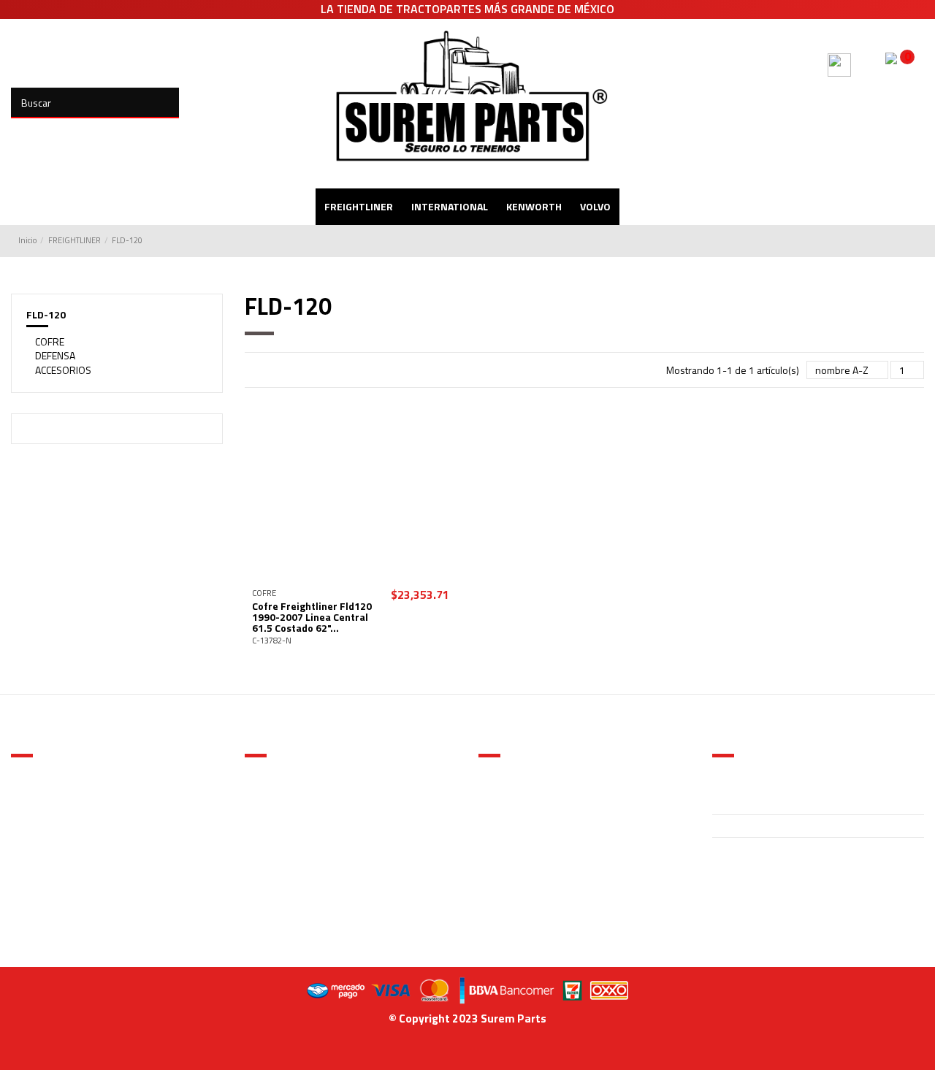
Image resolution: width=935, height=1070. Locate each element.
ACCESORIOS (63, 370)
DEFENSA (55, 355)
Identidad (508, 789)
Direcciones (513, 826)
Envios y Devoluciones (302, 826)
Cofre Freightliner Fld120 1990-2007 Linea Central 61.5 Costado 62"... (312, 617)
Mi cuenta (508, 770)
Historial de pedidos (531, 807)
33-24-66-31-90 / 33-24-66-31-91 (792, 826)
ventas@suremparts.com (767, 849)
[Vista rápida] (350, 575)
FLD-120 (46, 314)
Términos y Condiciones (305, 807)
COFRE (49, 342)
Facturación (278, 844)
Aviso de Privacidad (296, 789)
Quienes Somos (288, 770)
